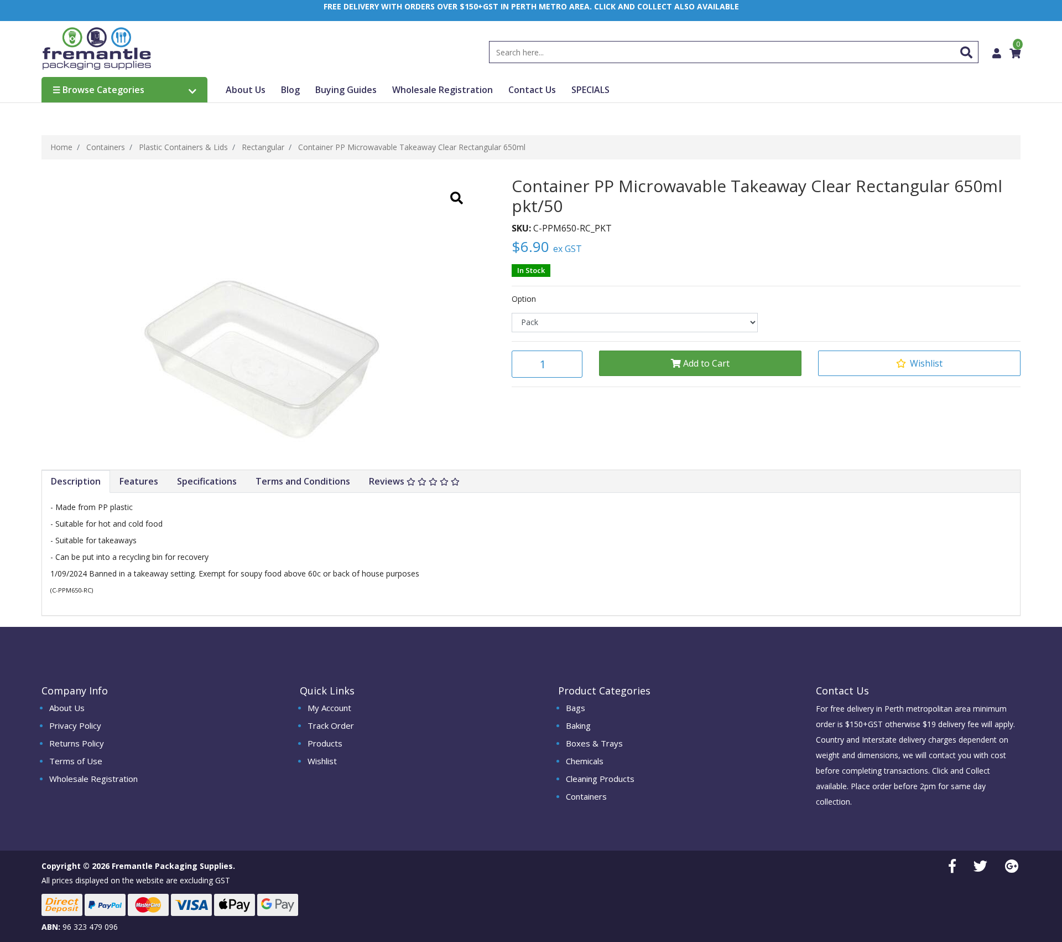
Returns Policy (76, 743)
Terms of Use (75, 760)
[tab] (76, 481)
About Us (246, 90)
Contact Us (532, 90)
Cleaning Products (600, 778)
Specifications (207, 481)
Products (325, 743)
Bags (575, 707)
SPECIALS (590, 90)
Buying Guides (346, 90)
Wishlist (322, 760)
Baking (578, 725)
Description (76, 481)
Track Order (331, 725)
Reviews (388, 481)
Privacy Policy (75, 725)
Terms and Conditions (303, 481)
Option (524, 299)
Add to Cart (705, 363)
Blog (290, 90)
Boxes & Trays (594, 743)
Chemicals (584, 760)
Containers (586, 796)
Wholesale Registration (442, 90)
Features (138, 481)
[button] (919, 363)
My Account (329, 707)
